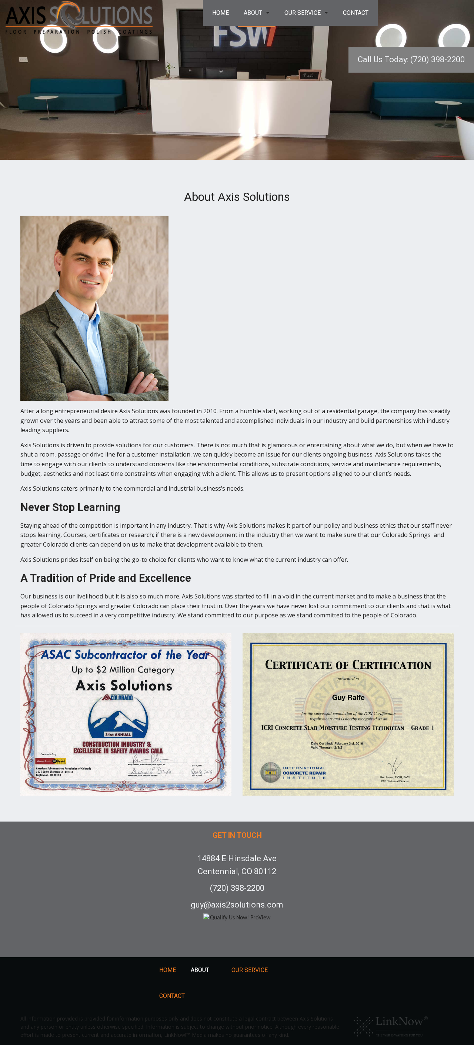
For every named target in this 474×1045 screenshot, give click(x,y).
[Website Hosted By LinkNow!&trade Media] (391, 1025)
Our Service (302, 12)
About (253, 12)
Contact (355, 12)
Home (220, 12)
